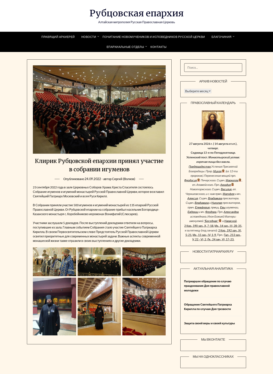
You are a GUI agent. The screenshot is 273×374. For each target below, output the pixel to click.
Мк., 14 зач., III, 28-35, (228, 225)
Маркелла (232, 180)
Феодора (210, 211)
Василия (226, 189)
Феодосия (190, 180)
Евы (222, 207)
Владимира (215, 198)
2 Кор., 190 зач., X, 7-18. (199, 225)
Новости (88, 36)
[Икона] (213, 139)
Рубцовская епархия (137, 13)
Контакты (158, 46)
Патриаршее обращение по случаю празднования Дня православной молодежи (207, 286)
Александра (231, 211)
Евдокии (193, 211)
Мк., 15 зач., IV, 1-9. (205, 234)
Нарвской (230, 221)
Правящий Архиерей (58, 36)
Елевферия (202, 207)
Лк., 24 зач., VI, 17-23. (220, 239)
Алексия (192, 198)
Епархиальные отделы (125, 46)
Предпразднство (200, 166)
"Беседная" (211, 221)
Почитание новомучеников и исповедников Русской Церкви (154, 36)
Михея (217, 171)
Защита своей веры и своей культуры (209, 323)
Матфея (228, 193)
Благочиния (222, 36)
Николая (216, 202)
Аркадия (225, 184)
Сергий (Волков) (123, 179)
